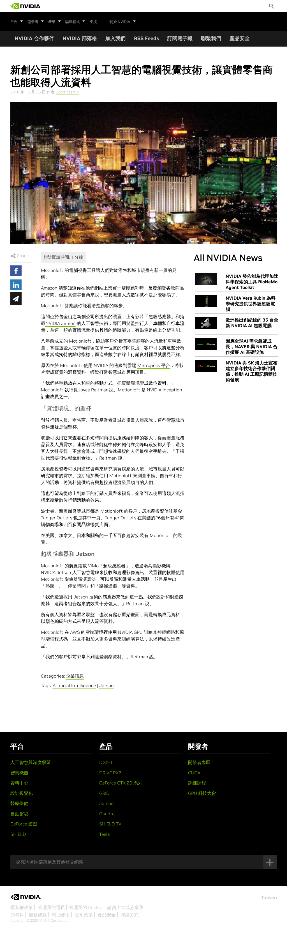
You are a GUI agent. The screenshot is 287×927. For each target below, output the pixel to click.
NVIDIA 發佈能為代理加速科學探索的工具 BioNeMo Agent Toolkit (252, 281)
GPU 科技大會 (202, 793)
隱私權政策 (21, 907)
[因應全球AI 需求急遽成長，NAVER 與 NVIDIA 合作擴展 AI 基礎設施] (206, 344)
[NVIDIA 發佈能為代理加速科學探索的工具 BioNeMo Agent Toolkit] (206, 279)
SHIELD (18, 834)
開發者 (32, 22)
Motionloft (52, 305)
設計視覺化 (21, 793)
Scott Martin (67, 92)
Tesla (104, 834)
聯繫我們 (211, 38)
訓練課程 (197, 783)
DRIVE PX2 (110, 772)
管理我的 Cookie (85, 907)
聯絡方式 (130, 914)
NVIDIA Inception (164, 390)
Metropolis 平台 (153, 365)
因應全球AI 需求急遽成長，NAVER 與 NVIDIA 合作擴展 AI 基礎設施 (251, 346)
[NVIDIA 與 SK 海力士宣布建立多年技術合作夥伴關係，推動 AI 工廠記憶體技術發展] (206, 366)
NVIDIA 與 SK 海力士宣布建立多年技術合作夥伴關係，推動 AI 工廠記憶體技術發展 (251, 371)
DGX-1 (106, 762)
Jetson (106, 685)
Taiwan (269, 897)
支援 (93, 22)
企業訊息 (75, 676)
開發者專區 (199, 762)
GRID (104, 793)
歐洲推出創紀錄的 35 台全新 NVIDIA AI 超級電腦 (252, 322)
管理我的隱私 (51, 907)
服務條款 (38, 914)
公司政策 (84, 914)
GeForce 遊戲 (23, 824)
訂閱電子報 (180, 38)
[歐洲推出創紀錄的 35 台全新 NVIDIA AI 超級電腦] (206, 323)
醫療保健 (19, 803)
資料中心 (19, 783)
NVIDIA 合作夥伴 (34, 38)
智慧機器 (19, 772)
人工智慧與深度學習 (30, 762)
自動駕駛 (19, 813)
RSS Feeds (146, 38)
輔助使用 (61, 914)
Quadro (107, 813)
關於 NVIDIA (120, 22)
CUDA (194, 772)
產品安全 (240, 38)
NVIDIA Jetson (60, 323)
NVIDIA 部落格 (80, 38)
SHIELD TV (110, 824)
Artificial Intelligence (74, 685)
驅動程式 (72, 22)
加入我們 (115, 38)
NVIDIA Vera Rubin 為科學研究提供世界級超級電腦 (251, 303)
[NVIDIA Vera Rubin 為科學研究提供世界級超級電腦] (206, 301)
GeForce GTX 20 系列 (120, 783)
